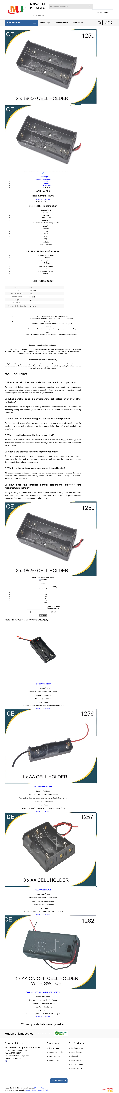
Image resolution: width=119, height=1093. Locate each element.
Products (46, 183)
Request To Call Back (43, 179)
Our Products (13, 23)
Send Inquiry (44, 177)
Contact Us (78, 23)
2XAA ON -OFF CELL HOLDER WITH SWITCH (43, 992)
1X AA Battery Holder (43, 786)
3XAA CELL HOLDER (43, 890)
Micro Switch (76, 1068)
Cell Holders (46, 185)
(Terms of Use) (39, 1088)
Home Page (45, 23)
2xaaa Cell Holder (43, 684)
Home (46, 181)
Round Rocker (77, 1052)
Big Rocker (75, 1056)
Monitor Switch (77, 1064)
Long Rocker (76, 1060)
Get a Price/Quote (43, 200)
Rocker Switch (77, 1048)
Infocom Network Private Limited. (36, 1090)
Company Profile (61, 23)
